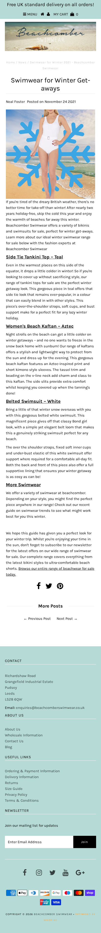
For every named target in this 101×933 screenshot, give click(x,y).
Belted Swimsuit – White (33, 401)
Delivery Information (22, 777)
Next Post (65, 618)
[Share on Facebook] (39, 587)
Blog (8, 747)
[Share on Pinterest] (60, 587)
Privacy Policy (16, 794)
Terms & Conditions (22, 800)
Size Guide (14, 788)
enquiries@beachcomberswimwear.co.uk (50, 707)
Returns (11, 783)
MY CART (65, 14)
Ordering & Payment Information (32, 771)
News (22, 62)
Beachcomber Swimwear (53, 914)
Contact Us (14, 741)
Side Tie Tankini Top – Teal (34, 257)
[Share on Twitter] (48, 587)
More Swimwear (23, 484)
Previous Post (39, 618)
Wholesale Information (24, 735)
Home (10, 62)
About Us (12, 729)
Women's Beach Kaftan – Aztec (40, 326)
